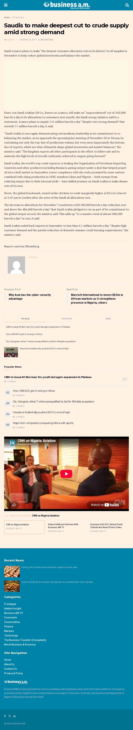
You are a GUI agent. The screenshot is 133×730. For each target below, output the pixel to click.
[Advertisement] (66, 84)
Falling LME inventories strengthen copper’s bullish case (49, 567)
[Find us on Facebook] (5, 716)
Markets (9, 631)
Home (7, 17)
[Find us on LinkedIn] (14, 716)
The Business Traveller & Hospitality (25, 640)
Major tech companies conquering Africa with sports (43, 423)
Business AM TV (13, 613)
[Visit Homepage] (66, 5)
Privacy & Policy (13, 673)
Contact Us (10, 668)
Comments (10, 617)
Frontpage (10, 604)
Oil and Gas (18, 17)
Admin (10, 39)
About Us (9, 664)
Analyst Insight (12, 608)
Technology (11, 635)
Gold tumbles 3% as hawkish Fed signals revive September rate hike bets (57, 582)
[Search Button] (127, 5)
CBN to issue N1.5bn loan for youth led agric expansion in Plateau (38, 326)
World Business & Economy (20, 644)
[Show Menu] (5, 5)
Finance (8, 626)
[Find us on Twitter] (9, 716)
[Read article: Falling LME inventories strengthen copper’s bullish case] (12, 571)
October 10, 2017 (28, 39)
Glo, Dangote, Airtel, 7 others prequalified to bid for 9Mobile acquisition (41, 341)
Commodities (12, 622)
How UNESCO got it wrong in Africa (24, 334)
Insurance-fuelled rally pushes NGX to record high (44, 348)
